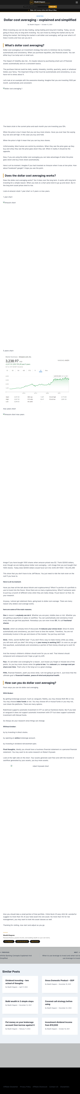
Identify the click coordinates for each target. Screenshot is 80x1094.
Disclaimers (64, 1087)
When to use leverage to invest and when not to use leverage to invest (61, 955)
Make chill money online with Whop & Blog (40, 10)
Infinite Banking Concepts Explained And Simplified (16, 955)
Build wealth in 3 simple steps (19, 1001)
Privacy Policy (25, 1087)
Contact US (53, 1087)
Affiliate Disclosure (40, 1087)
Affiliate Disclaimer (10, 1087)
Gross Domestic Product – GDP (59, 980)
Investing (40, 16)
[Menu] (76, 2)
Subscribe (53, 6)
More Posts (35, 941)
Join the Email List (22, 941)
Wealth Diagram (35, 24)
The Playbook (9, 941)
